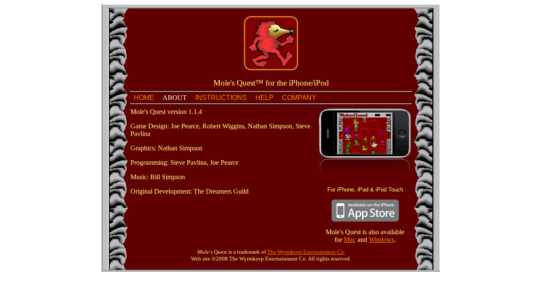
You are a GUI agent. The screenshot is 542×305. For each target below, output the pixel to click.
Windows (381, 239)
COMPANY (299, 97)
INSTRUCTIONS (221, 97)
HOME (144, 97)
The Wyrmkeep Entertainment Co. (306, 252)
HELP (264, 97)
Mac (350, 239)
